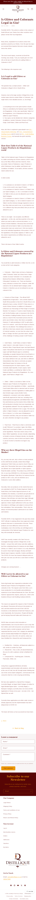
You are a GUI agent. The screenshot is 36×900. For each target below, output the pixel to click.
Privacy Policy (7, 814)
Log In (5, 828)
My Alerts (6, 847)
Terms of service (19, 896)
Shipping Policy (7, 806)
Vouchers (6, 843)
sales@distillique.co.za (14, 877)
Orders (5, 836)
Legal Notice (7, 802)
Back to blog (19, 728)
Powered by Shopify (18, 893)
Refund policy (28, 893)
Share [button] (4, 720)
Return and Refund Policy (10, 817)
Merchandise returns (9, 832)
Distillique (11, 893)
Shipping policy (27, 896)
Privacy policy (10, 896)
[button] (3, 9)
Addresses (6, 839)
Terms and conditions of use (11, 810)
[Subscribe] (31, 791)
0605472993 (7, 879)
